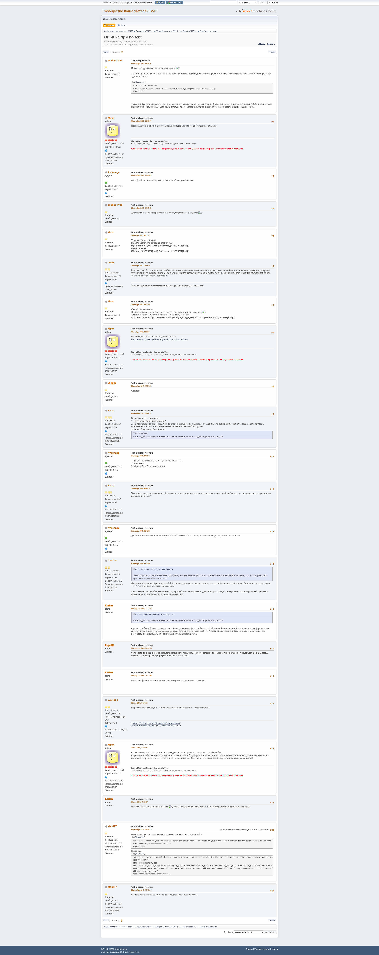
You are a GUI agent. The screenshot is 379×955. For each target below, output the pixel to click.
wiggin (112, 383)
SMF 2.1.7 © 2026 (107, 949)
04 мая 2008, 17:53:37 (139, 802)
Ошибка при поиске (140, 60)
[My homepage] (106, 726)
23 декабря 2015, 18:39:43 (141, 829)
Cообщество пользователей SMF (129, 11)
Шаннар (113, 699)
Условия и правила (262, 949)
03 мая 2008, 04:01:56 (139, 703)
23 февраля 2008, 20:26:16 (141, 648)
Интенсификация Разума (143, 725)
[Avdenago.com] (106, 192)
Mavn (111, 118)
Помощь (249, 949)
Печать (272, 52)
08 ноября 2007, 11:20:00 (140, 304)
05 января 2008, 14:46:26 (140, 488)
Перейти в (228, 932)
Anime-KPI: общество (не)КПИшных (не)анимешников (156, 723)
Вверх (106, 920)
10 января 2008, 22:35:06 (140, 563)
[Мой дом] (106, 283)
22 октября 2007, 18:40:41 (141, 121)
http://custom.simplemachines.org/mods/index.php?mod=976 (159, 339)
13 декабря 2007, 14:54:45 (141, 386)
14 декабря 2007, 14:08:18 (141, 413)
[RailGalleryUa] (106, 430)
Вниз (105, 52)
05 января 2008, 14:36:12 (140, 456)
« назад (261, 44)
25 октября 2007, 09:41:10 (141, 208)
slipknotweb (115, 60)
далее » (271, 44)
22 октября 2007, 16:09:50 (141, 63)
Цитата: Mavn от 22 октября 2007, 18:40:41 (155, 614)
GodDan (112, 560)
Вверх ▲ (275, 949)
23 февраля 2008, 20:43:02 (141, 675)
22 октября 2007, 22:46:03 (141, 175)
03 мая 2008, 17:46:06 (139, 748)
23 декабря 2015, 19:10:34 (141, 890)
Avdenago (114, 172)
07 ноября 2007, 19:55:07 (140, 235)
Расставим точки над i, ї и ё (169, 725)
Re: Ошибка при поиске (142, 118)
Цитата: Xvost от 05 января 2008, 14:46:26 (154, 569)
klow (111, 232)
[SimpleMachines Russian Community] (106, 150)
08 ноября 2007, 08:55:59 (140, 265)
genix (111, 262)
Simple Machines (121, 949)
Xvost (111, 410)
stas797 (112, 826)
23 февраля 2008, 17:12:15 (141, 608)
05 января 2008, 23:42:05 (140, 531)
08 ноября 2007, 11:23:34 (140, 332)
